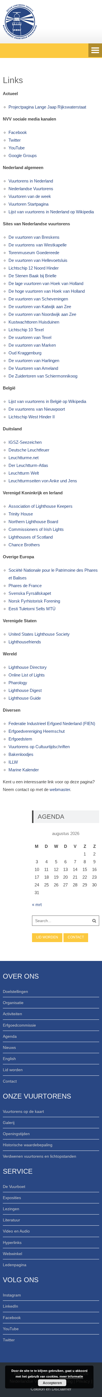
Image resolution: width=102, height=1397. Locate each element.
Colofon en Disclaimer (51, 1388)
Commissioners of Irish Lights (36, 529)
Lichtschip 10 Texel (26, 329)
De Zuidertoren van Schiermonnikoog (42, 376)
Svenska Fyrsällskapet (29, 593)
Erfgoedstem (20, 738)
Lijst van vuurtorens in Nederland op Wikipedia (51, 211)
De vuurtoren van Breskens (34, 237)
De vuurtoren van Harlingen (33, 360)
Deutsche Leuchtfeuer (28, 449)
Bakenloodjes (20, 754)
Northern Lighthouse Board (33, 521)
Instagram (12, 1295)
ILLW (13, 762)
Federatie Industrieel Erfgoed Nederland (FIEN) (51, 723)
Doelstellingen (15, 991)
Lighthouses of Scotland (30, 537)
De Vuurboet (14, 1186)
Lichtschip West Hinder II (31, 416)
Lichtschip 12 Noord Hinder (33, 268)
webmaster (60, 789)
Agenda (10, 1036)
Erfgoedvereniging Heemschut (36, 731)
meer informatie (71, 1376)
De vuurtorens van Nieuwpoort (36, 409)
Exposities (12, 1197)
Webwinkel (12, 1253)
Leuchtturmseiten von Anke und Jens (42, 480)
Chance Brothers (24, 544)
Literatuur (11, 1220)
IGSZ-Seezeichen (25, 442)
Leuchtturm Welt (23, 473)
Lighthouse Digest (25, 690)
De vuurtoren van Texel (29, 337)
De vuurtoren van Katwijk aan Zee (39, 306)
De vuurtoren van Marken (32, 345)
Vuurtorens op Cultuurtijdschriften (39, 746)
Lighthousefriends (24, 641)
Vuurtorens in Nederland (30, 180)
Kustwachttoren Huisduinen (33, 322)
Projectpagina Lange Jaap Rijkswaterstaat (47, 107)
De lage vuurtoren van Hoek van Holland (45, 283)
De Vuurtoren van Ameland (33, 368)
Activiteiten (12, 1013)
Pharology (17, 682)
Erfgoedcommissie (19, 1025)
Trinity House (20, 513)
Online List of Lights (26, 675)
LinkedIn (10, 1306)
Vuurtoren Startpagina (28, 204)
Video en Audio (16, 1231)
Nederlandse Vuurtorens (30, 188)
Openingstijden (16, 1133)
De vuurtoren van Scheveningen (38, 298)
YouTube (16, 147)
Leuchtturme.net (23, 457)
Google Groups (22, 155)
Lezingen (11, 1209)
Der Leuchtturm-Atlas (28, 465)
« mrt (37, 904)
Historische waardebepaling (27, 1145)
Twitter (14, 140)
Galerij (8, 1122)
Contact (76, 937)
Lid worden (47, 937)
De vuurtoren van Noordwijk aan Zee (42, 314)
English (9, 1058)
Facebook (17, 132)
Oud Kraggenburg (24, 352)
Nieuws (9, 1047)
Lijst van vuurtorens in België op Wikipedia (47, 401)
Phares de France (25, 585)
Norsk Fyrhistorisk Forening (34, 601)
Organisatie (13, 1002)
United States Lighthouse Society (39, 634)
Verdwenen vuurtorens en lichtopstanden (39, 1156)
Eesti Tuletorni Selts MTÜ (32, 608)
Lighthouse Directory (27, 667)
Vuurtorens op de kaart (23, 1111)
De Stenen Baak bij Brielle (32, 275)
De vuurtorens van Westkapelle (37, 244)
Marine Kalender (23, 769)
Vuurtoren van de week (29, 196)
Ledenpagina (14, 1264)
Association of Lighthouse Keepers (40, 506)
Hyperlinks (12, 1242)
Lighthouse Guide (24, 698)
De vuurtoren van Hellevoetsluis (37, 260)
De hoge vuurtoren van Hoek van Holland (46, 291)
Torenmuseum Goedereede (33, 252)
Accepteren (52, 1382)
